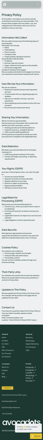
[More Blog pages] (6, 376)
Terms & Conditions (8, 430)
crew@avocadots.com (9, 401)
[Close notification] (40, 425)
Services (29, 334)
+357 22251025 (7, 414)
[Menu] (38, 4)
